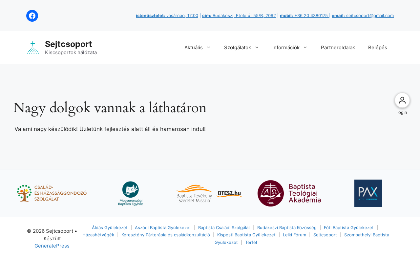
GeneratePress (52, 246)
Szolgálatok (237, 47)
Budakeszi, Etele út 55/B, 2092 (239, 15)
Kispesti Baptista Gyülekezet (246, 234)
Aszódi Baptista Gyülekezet (163, 227)
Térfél (251, 242)
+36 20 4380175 (304, 15)
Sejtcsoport (68, 44)
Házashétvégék (98, 234)
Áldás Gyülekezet (110, 227)
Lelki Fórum (294, 234)
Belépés (377, 47)
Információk (286, 47)
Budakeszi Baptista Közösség (287, 227)
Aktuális (193, 47)
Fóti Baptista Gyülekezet (349, 227)
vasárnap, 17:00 (167, 15)
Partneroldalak (338, 47)
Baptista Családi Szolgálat (224, 227)
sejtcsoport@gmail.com (363, 15)
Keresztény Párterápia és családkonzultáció (165, 234)
